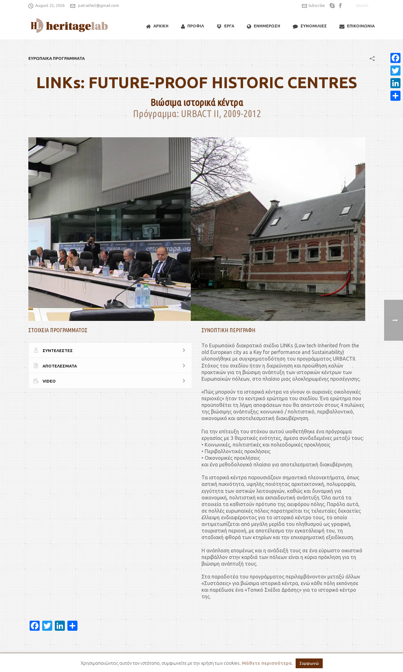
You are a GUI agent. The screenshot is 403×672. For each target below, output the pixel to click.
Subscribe (316, 5)
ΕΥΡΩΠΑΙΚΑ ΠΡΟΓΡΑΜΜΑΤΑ (56, 58)
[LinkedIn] (395, 83)
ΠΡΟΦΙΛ (195, 26)
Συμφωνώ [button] (309, 663)
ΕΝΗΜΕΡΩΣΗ (267, 26)
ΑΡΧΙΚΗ (160, 26)
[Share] (395, 95)
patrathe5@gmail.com (98, 5)
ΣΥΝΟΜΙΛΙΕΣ (313, 26)
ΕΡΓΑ (229, 26)
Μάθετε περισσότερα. (267, 663)
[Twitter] (395, 70)
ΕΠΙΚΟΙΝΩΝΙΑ (361, 26)
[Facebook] (395, 58)
